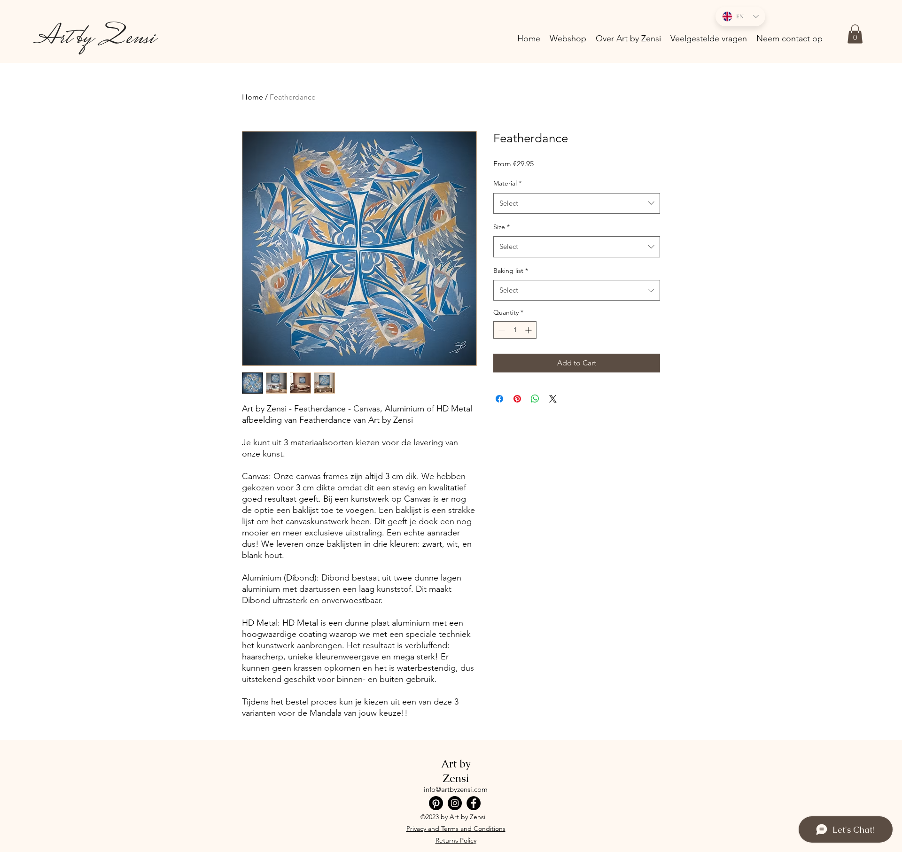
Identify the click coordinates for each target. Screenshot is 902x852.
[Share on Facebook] (499, 398)
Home (252, 97)
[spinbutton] (514, 330)
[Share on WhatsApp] (535, 398)
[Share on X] (553, 398)
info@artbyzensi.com (456, 789)
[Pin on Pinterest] (517, 398)
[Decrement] (500, 330)
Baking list (510, 270)
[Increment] (529, 330)
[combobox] (576, 203)
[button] (855, 34)
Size (501, 227)
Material (507, 183)
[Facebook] (474, 803)
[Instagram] (455, 803)
